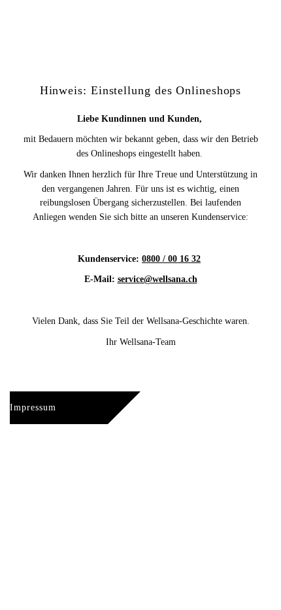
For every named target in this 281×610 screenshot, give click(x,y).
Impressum (33, 407)
